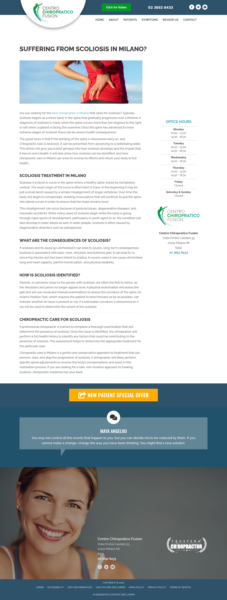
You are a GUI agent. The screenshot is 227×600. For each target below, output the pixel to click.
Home (99, 19)
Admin (40, 587)
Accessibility (55, 587)
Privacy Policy (157, 587)
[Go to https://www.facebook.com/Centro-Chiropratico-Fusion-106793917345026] (191, 7)
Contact (190, 19)
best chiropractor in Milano (70, 113)
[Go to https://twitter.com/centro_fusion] (198, 7)
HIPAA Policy (136, 587)
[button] (113, 395)
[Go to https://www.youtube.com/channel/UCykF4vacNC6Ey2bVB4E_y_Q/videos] (204, 7)
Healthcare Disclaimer (110, 587)
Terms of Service (180, 587)
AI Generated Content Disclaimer (114, 594)
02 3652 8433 (160, 7)
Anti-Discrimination (80, 587)
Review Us (170, 19)
